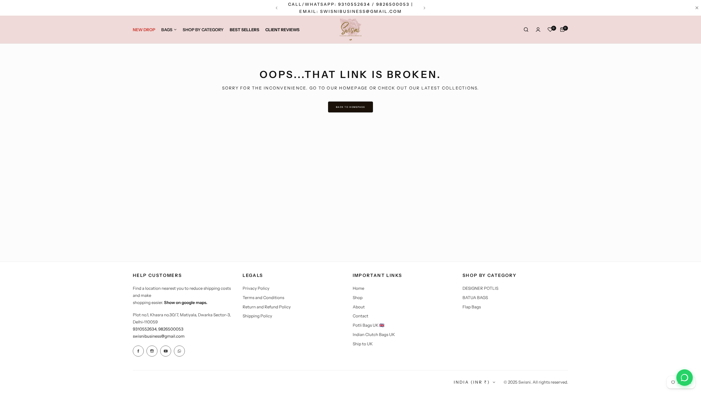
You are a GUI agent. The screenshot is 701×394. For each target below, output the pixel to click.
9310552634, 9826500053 (158, 329)
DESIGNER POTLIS (480, 288)
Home (358, 288)
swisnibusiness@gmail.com (159, 336)
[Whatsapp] (179, 351)
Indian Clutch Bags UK (374, 334)
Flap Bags (471, 306)
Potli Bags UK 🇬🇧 (368, 325)
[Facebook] (138, 351)
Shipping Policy (257, 315)
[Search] (526, 30)
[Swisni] (350, 29)
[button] (276, 8)
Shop (358, 297)
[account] (538, 30)
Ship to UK (363, 343)
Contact (360, 315)
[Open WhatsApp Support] (684, 377)
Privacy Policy (256, 288)
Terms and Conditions (263, 297)
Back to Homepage (350, 107)
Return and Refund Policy (267, 306)
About (359, 306)
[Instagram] (151, 351)
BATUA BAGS (475, 297)
